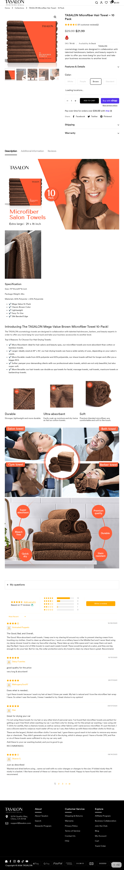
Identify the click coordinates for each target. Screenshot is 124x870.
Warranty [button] (70, 133)
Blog (97, 831)
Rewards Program (43, 826)
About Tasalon (41, 816)
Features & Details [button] (75, 66)
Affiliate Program (103, 816)
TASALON (27, 865)
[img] (96, 2)
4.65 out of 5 (30, 602)
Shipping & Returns (74, 816)
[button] (114, 2)
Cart (97, 841)
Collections (19, 8)
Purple (83, 81)
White (70, 81)
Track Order (100, 846)
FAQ (67, 841)
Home (7, 8)
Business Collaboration (105, 821)
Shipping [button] (70, 124)
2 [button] (58, 783)
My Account (100, 836)
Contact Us (70, 836)
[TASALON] (14, 2)
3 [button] (62, 783)
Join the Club (101, 826)
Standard (110, 81)
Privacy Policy (71, 826)
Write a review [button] (100, 603)
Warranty (69, 821)
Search (38, 821)
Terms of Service (72, 831)
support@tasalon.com (21, 823)
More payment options (110, 105)
